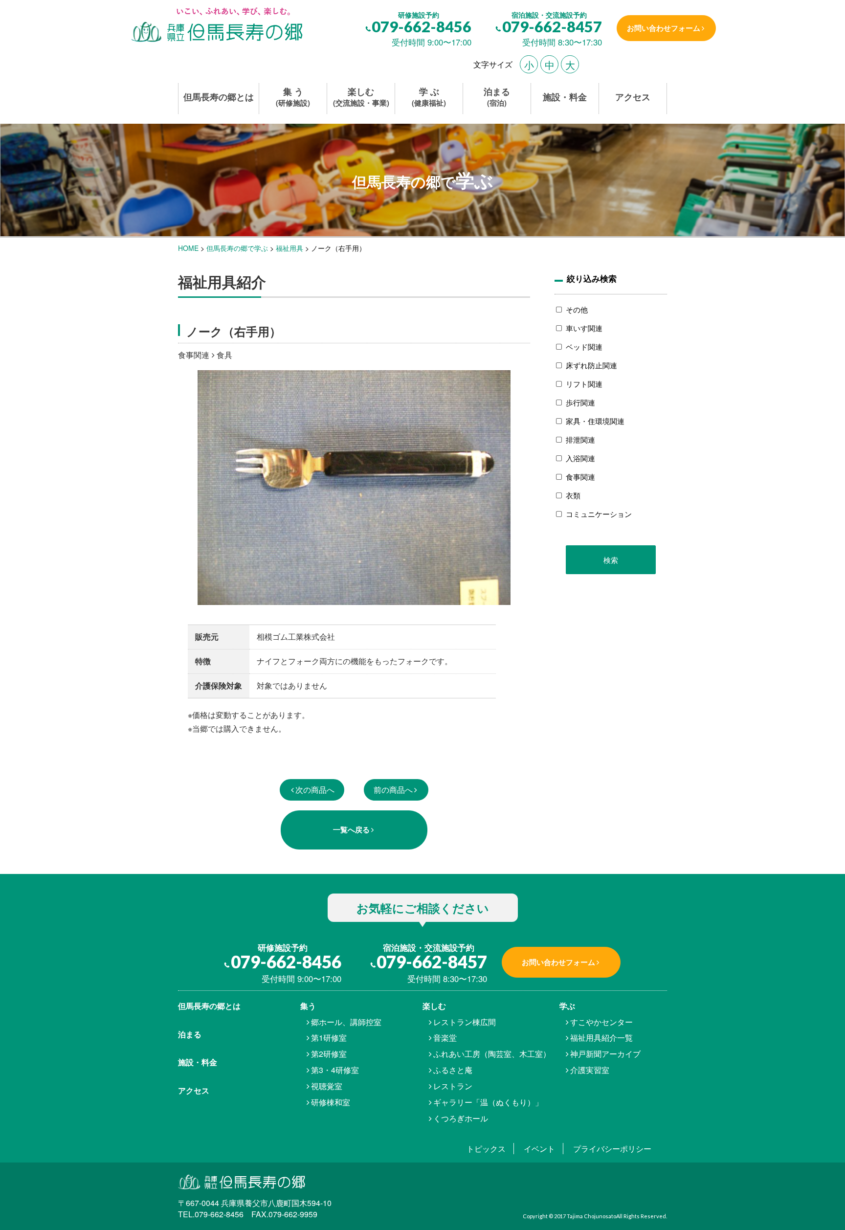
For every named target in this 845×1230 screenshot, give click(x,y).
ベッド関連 (584, 346)
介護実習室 (589, 1069)
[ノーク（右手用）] (216, 25)
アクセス (632, 97)
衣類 (573, 495)
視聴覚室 (326, 1086)
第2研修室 (329, 1053)
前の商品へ (393, 789)
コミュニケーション (599, 514)
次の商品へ (314, 789)
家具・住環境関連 (595, 421)
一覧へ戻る (351, 829)
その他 (577, 309)
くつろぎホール (460, 1118)
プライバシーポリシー (612, 1148)
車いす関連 (584, 328)
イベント (539, 1148)
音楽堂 (445, 1037)
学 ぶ (429, 97)
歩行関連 (580, 402)
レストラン (452, 1086)
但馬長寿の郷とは (218, 97)
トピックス (486, 1148)
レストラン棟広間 (464, 1022)
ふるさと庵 (452, 1069)
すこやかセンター (601, 1022)
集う (308, 1005)
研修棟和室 (330, 1102)
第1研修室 (329, 1037)
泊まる (497, 97)
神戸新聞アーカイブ (605, 1053)
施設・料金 (565, 97)
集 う (293, 97)
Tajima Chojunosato (591, 1216)
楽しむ (361, 97)
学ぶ (567, 1005)
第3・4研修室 (335, 1069)
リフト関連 (584, 384)
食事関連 (580, 476)
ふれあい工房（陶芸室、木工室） (492, 1053)
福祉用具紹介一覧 (601, 1037)
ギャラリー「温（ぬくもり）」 (488, 1102)
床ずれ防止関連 (591, 365)
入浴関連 (580, 458)
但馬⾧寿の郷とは (209, 1005)
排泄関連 (580, 439)
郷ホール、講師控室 (346, 1022)
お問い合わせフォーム (663, 27)
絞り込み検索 (592, 278)
